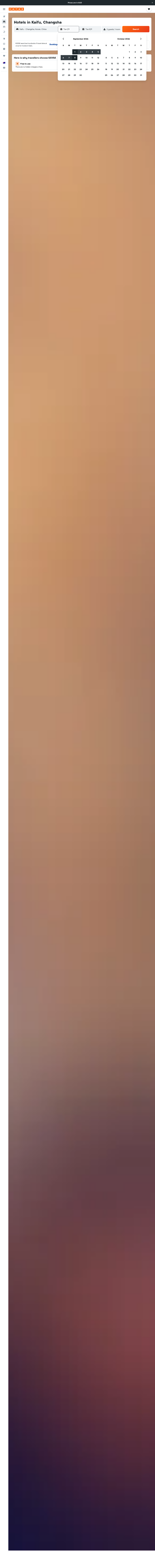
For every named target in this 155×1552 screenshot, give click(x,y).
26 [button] (98, 69)
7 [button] (69, 57)
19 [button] (98, 63)
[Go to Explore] (4, 38)
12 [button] (98, 57)
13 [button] (63, 63)
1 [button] (74, 52)
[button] (152, 2)
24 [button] (86, 69)
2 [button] (80, 52)
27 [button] (63, 75)
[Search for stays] (4, 21)
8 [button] (74, 57)
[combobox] (38, 29)
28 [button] (69, 75)
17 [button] (86, 63)
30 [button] (80, 75)
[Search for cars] (4, 26)
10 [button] (86, 57)
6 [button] (63, 57)
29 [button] (75, 75)
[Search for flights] (4, 16)
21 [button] (69, 69)
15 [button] (75, 63)
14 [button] (69, 63)
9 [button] (80, 57)
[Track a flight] (4, 43)
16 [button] (81, 63)
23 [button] (81, 69)
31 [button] (141, 75)
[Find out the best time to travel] (4, 48)
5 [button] (98, 52)
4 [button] (92, 52)
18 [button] (92, 63)
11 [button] (92, 57)
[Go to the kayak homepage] (16, 9)
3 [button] (86, 52)
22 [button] (75, 69)
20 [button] (63, 69)
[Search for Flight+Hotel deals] (4, 31)
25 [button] (92, 69)
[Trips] (4, 55)
